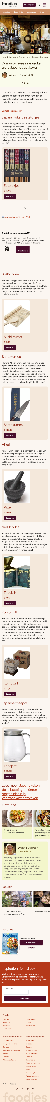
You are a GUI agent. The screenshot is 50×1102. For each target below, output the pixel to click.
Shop (42, 12)
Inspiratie (12, 57)
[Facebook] (22, 1089)
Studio (28, 1022)
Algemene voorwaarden (11, 1050)
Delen (26, 83)
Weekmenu (31, 12)
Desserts (29, 1057)
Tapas (28, 1070)
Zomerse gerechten (33, 1063)
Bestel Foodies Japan (12, 110)
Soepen (29, 1047)
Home (4, 57)
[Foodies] (9, 4)
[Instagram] (16, 1089)
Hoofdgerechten (32, 1053)
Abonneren (29, 5)
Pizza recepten (31, 1073)
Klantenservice (8, 1041)
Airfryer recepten (32, 1076)
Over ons (6, 1019)
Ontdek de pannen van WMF (16, 233)
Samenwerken (31, 1019)
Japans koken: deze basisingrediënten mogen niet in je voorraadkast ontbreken (21, 791)
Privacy (5, 1053)
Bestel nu (10, 196)
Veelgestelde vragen (10, 1044)
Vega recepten (31, 1079)
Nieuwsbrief (18, 12)
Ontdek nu (23, 251)
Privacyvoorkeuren (9, 1060)
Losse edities (7, 1029)
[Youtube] (33, 1089)
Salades (29, 1044)
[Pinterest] (28, 1089)
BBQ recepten (31, 1066)
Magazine (6, 12)
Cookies (6, 1057)
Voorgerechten (31, 1050)
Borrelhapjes (30, 1060)
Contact (6, 1047)
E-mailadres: (8, 989)
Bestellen (31, 948)
